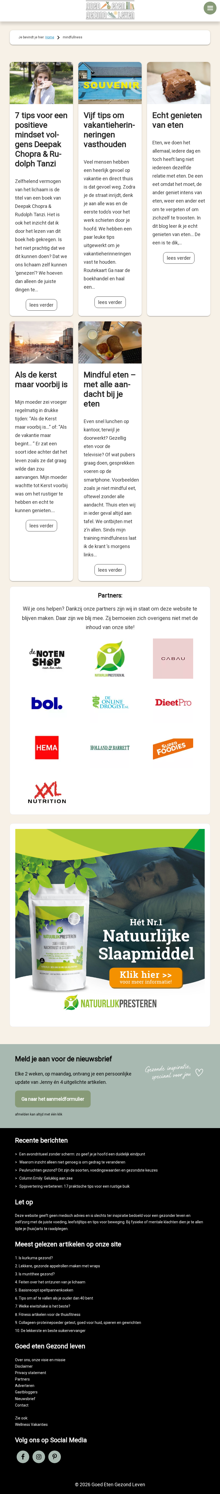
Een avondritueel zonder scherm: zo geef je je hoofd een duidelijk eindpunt (82, 1154)
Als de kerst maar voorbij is (41, 379)
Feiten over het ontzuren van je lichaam (52, 1282)
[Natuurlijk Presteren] (110, 1017)
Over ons (22, 1360)
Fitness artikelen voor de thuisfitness (49, 1314)
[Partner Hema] (46, 747)
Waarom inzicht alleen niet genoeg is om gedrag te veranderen (72, 1162)
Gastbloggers (26, 1392)
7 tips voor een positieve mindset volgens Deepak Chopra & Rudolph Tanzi (41, 139)
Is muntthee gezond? (37, 1274)
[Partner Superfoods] (173, 747)
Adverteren (24, 1385)
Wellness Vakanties (31, 1424)
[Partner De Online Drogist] (109, 703)
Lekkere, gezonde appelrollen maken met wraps (59, 1266)
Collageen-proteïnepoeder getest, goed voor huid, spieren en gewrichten (80, 1322)
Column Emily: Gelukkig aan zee (46, 1178)
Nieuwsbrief (25, 1399)
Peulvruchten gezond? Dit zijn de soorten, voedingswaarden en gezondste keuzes (88, 1170)
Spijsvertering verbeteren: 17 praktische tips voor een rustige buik (74, 1186)
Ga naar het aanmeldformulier (52, 1099)
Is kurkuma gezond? (36, 1258)
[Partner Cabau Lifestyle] (173, 658)
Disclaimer (24, 1366)
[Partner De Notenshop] (46, 658)
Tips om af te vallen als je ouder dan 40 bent (56, 1298)
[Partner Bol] (46, 703)
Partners (22, 1379)
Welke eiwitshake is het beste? (44, 1306)
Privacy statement (30, 1373)
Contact (21, 1405)
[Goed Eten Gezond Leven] (110, 9)
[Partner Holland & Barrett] (109, 747)
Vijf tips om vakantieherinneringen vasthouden (109, 130)
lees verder (41, 305)
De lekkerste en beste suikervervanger (53, 1330)
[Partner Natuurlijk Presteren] (109, 658)
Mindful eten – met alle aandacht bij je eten (110, 389)
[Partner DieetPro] (173, 703)
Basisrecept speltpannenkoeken (46, 1290)
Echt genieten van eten (177, 120)
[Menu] (210, 8)
